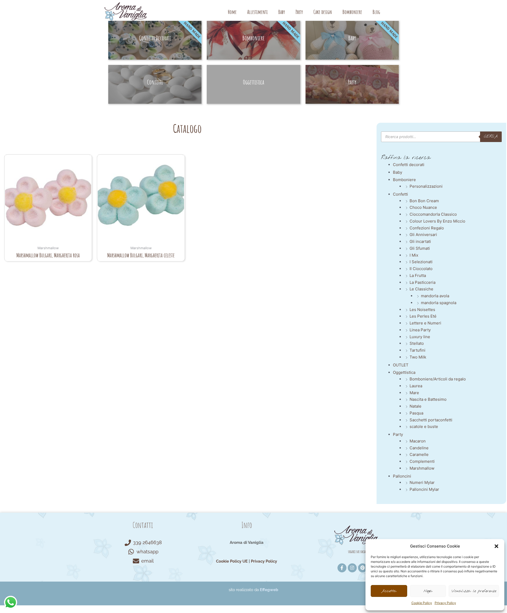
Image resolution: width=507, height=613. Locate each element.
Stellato (417, 343)
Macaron (418, 441)
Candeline (419, 447)
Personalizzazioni (426, 186)
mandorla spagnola (438, 302)
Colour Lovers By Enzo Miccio (437, 221)
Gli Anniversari (423, 234)
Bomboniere (352, 11)
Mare (414, 392)
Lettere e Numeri (425, 323)
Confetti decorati (408, 164)
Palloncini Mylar (424, 489)
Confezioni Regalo (427, 227)
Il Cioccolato (421, 268)
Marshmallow (422, 468)
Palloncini (402, 476)
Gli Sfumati (420, 248)
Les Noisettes (422, 309)
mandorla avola (435, 295)
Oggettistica (404, 372)
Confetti (400, 194)
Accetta (388, 591)
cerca (491, 136)
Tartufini (417, 350)
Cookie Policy (421, 603)
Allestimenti (257, 11)
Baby (281, 11)
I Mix (414, 255)
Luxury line (420, 336)
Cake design (322, 11)
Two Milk (418, 357)
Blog (376, 11)
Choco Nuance (423, 207)
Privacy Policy (445, 603)
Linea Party (420, 329)
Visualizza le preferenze (474, 591)
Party (299, 11)
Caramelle (419, 454)
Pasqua (416, 413)
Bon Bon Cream (424, 200)
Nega (428, 591)
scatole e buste (424, 426)
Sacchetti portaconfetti (431, 419)
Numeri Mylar (422, 482)
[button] (496, 546)
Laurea (416, 385)
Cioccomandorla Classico (433, 214)
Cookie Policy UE (232, 561)
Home (232, 11)
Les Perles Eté (423, 316)
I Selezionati (421, 261)
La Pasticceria (422, 282)
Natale (415, 406)
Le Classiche (421, 288)
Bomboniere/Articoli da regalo (438, 378)
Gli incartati (420, 241)
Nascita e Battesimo (428, 399)
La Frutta (418, 275)
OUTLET (401, 364)
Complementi (422, 461)
